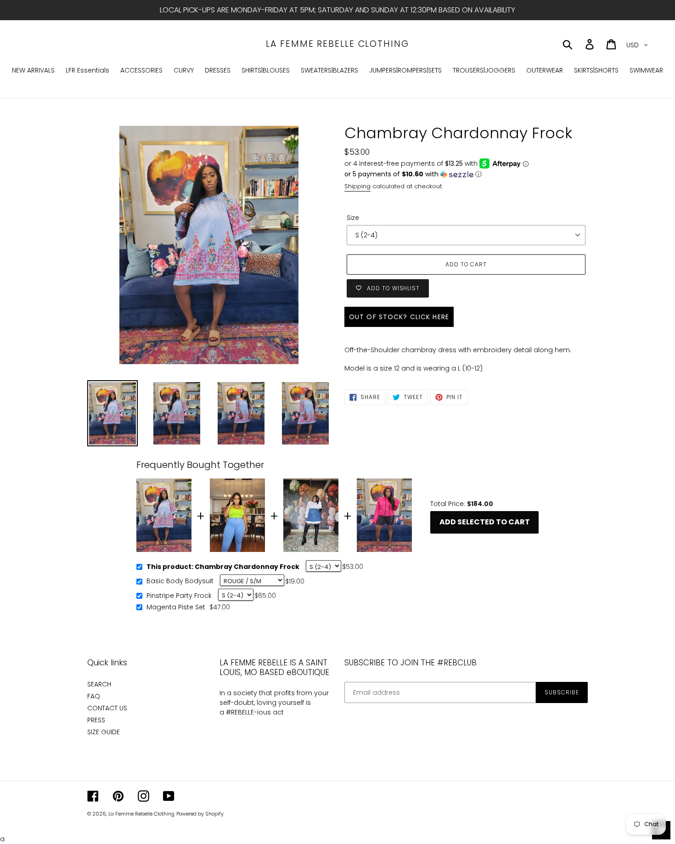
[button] (466, 174)
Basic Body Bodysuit (180, 581)
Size (353, 217)
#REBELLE (240, 712)
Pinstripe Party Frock (179, 596)
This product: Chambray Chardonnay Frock (222, 567)
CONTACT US (107, 708)
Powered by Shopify (200, 813)
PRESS (96, 720)
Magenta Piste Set (175, 607)
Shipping (357, 186)
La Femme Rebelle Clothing (337, 44)
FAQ (93, 696)
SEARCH (99, 684)
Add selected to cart (484, 522)
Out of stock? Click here (399, 316)
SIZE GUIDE (103, 732)
